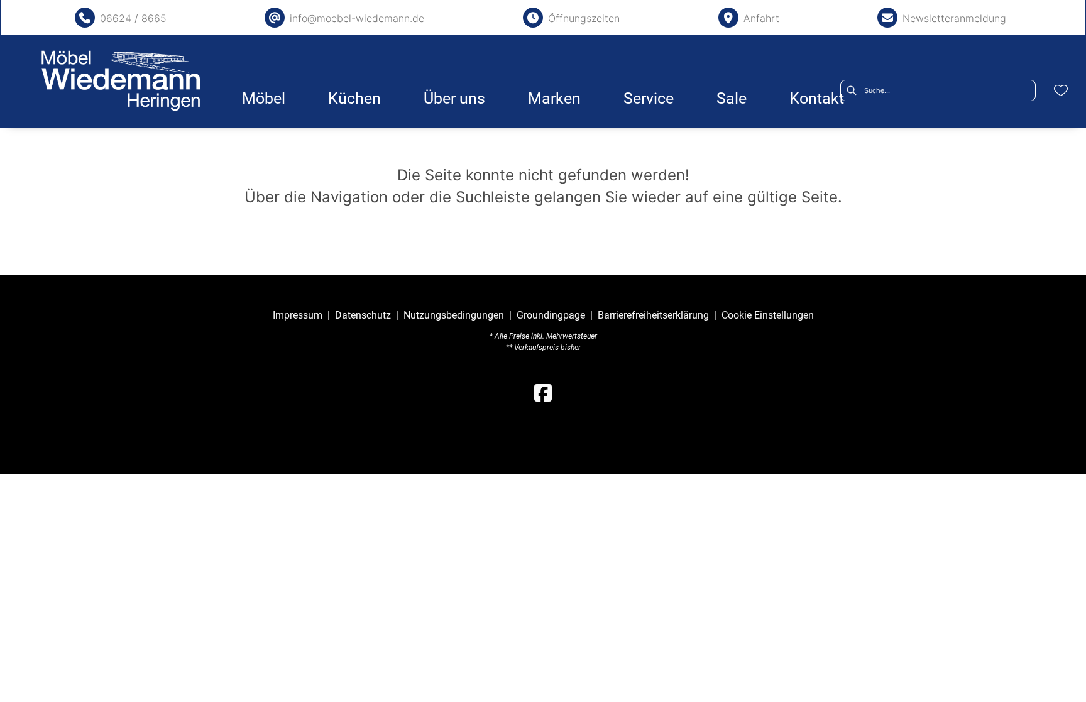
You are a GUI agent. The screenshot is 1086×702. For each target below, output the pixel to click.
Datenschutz (363, 315)
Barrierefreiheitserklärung (653, 315)
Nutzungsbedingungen (453, 315)
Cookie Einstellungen (767, 315)
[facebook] (543, 393)
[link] (263, 98)
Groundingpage (551, 315)
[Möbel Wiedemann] (120, 80)
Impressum (297, 315)
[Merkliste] (1061, 90)
